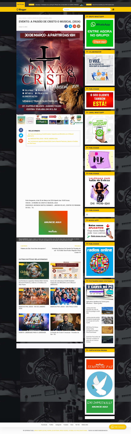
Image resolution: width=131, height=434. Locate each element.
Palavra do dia (107, 4)
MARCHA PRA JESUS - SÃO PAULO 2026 (64, 307)
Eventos (21, 264)
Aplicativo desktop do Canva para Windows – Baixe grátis (97, 302)
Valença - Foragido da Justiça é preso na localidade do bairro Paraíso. (36, 4)
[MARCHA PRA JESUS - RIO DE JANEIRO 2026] (34, 296)
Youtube (65, 424)
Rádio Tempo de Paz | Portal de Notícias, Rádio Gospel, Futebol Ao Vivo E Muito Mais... (61, 430)
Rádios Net (85, 424)
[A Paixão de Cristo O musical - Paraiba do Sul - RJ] (65, 322)
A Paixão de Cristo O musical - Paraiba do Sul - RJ (64, 333)
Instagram (58, 424)
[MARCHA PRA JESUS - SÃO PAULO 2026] (65, 296)
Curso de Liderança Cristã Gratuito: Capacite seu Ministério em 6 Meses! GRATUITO (63, 282)
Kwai (71, 424)
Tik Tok (77, 424)
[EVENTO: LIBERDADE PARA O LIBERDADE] (34, 322)
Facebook (44, 424)
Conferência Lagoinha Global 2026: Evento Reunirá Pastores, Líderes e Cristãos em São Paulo (33, 282)
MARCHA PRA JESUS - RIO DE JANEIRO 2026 (44, 138)
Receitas (67, 4)
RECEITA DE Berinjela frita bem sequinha (83, 4)
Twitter (51, 424)
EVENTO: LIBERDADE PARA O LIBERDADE (32, 332)
